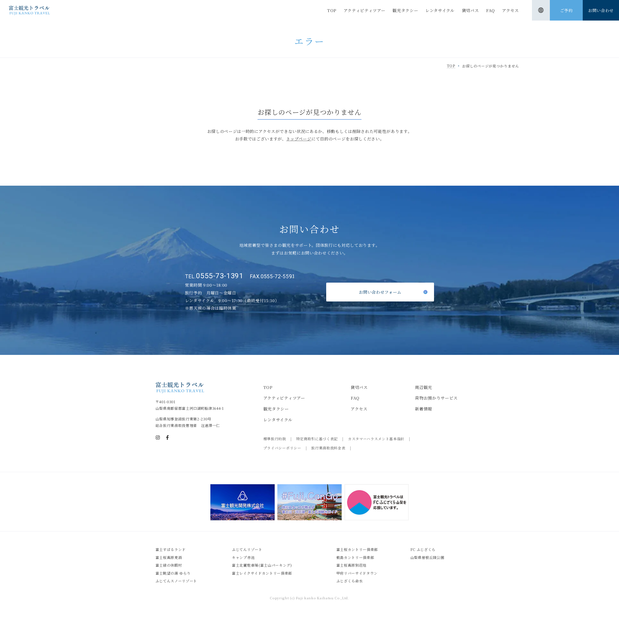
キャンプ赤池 (243, 557)
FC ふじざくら (422, 549)
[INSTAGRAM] (157, 437)
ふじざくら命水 (349, 581)
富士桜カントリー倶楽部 (357, 549)
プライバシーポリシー (282, 447)
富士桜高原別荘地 (351, 565)
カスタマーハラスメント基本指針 (376, 438)
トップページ (298, 139)
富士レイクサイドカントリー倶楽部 (262, 573)
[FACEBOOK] (167, 437)
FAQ (490, 10)
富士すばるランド (170, 549)
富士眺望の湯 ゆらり (173, 573)
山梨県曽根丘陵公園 (427, 557)
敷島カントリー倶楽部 (355, 557)
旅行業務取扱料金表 (328, 447)
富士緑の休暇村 (168, 565)
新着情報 (423, 409)
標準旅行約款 (274, 438)
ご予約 (566, 10)
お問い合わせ (601, 10)
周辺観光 (423, 387)
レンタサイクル (440, 10)
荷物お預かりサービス (436, 398)
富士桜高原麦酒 (168, 557)
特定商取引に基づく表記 (317, 438)
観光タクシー (405, 10)
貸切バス (470, 10)
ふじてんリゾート (247, 549)
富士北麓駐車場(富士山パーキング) (262, 565)
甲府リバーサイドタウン (357, 573)
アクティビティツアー (364, 10)
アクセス (510, 10)
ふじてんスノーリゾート (176, 581)
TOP (331, 10)
